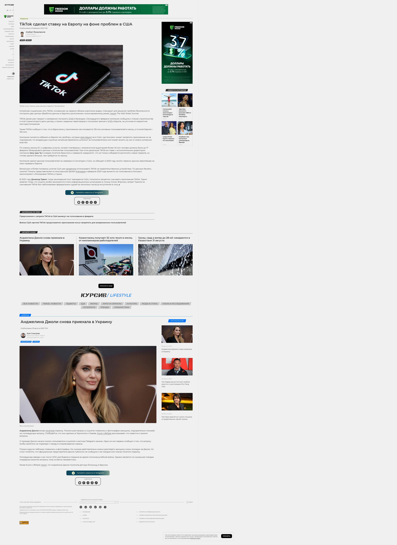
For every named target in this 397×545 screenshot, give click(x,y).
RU (7, 10)
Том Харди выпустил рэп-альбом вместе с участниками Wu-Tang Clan (176, 384)
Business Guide (9, 31)
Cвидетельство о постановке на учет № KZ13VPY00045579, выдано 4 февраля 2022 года (44, 510)
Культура (131, 304)
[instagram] (81, 507)
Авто (12, 26)
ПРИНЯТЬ (226, 536)
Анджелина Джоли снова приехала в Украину (42, 239)
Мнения (11, 46)
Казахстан (10, 76)
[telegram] (85, 507)
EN (10, 10)
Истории (11, 24)
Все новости (30, 304)
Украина (36, 341)
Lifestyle (11, 34)
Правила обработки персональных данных (153, 515)
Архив (12, 49)
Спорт (12, 44)
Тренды (104, 307)
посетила (50, 431)
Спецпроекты (9, 65)
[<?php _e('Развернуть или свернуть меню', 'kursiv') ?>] (13, 73)
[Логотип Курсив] (9, 5)
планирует (81, 171)
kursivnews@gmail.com (33, 36)
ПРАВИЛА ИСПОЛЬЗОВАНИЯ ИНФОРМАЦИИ (151, 518)
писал (44, 465)
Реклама (11, 62)
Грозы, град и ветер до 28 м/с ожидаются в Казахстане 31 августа (164, 239)
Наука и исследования (175, 304)
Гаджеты (71, 304)
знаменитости (26, 341)
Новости (11, 21)
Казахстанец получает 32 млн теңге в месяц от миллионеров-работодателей (105, 239)
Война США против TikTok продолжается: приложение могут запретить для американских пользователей (73, 223)
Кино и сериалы (112, 304)
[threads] (100, 507)
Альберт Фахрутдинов (35, 32)
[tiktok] (95, 507)
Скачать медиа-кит (89, 522)
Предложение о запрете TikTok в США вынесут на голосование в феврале (56, 216)
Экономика (10, 41)
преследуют (86, 137)
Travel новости (52, 304)
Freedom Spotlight (8, 67)
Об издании (86, 512)
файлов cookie (195, 538)
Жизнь (94, 304)
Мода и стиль (150, 304)
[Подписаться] (117, 502)
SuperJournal (9, 36)
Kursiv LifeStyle (104, 433)
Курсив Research (8, 29)
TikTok (22, 40)
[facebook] (105, 507)
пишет (113, 113)
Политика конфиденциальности (149, 512)
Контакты (86, 518)
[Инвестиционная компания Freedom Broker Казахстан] (8, 16)
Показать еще (106, 286)
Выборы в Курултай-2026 (147, 522)
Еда (83, 304)
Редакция (11, 60)
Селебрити (89, 307)
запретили (71, 169)
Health (12, 39)
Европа (28, 40)
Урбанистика (121, 307)
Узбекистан (10, 79)
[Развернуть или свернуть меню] (13, 54)
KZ (13, 10)
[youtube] (90, 507)
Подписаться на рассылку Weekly (92, 499)
